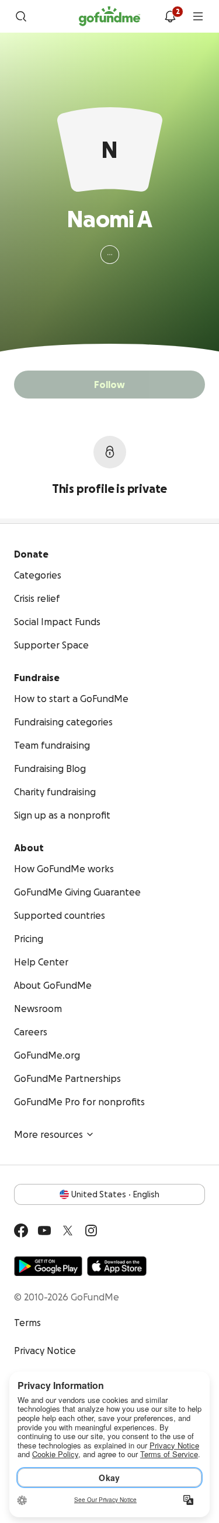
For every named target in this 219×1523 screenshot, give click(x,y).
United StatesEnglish (115, 1194)
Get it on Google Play (48, 1266)
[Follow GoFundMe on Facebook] (21, 1230)
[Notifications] (170, 16)
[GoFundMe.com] (109, 16)
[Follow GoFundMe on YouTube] (44, 1230)
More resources (48, 1134)
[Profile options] (109, 254)
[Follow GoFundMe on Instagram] (91, 1230)
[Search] (21, 16)
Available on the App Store (117, 1266)
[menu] (198, 16)
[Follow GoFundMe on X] (67, 1230)
